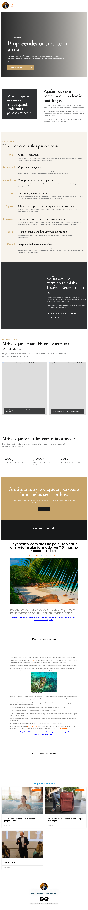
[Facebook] (42, 899)
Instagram (40, 533)
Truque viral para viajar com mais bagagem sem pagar (65, 820)
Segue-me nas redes (44, 893)
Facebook (48, 533)
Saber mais (44, 509)
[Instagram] (46, 899)
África (57, 555)
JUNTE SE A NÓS (10, 862)
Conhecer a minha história (20, 67)
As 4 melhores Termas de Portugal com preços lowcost (20, 820)
